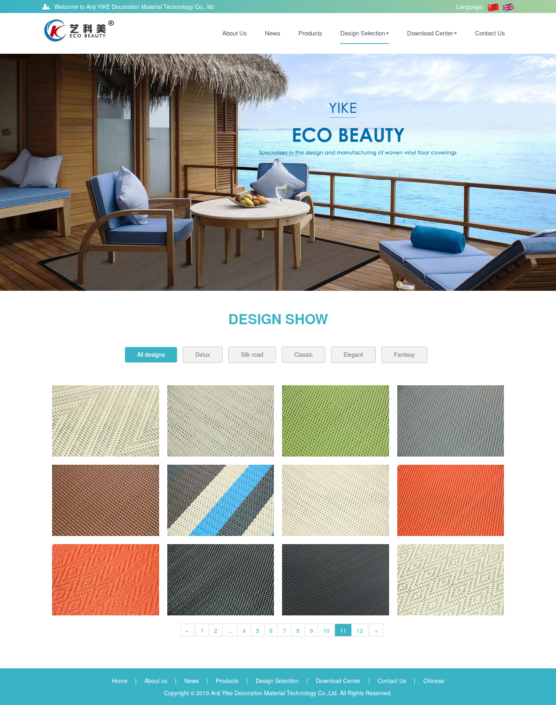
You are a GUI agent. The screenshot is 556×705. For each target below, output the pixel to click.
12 (360, 630)
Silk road (252, 354)
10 (326, 630)
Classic (303, 354)
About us (155, 680)
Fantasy (404, 354)
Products (310, 33)
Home (119, 680)
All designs (151, 354)
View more (105, 421)
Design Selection (362, 33)
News (272, 33)
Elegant (353, 354)
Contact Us (490, 33)
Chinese (433, 680)
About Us (234, 33)
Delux (202, 354)
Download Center (430, 33)
